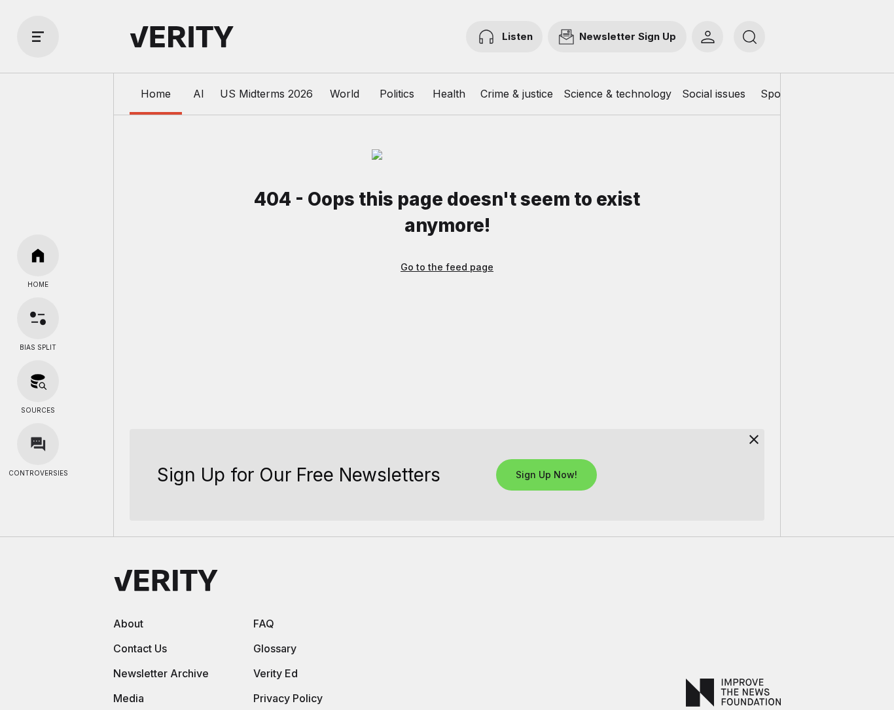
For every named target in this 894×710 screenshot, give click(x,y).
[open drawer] (38, 37)
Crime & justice (516, 93)
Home (156, 93)
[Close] (753, 439)
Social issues (713, 93)
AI (198, 93)
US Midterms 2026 (266, 93)
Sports (777, 93)
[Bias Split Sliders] (38, 318)
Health (449, 93)
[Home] (38, 255)
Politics (397, 93)
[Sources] (38, 381)
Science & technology (617, 93)
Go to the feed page (447, 266)
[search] (749, 36)
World (344, 93)
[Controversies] (38, 444)
